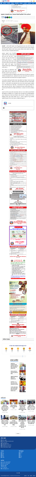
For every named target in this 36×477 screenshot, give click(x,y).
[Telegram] (11, 17)
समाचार (3, 452)
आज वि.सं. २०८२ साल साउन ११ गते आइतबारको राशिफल (14, 383)
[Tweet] (7, 17)
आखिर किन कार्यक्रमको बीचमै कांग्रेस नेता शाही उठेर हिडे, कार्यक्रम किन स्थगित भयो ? (14, 366)
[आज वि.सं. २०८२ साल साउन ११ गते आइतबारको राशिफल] (22, 383)
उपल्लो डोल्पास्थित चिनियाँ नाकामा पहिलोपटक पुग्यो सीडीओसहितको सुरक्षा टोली (22, 408)
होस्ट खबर (3, 20)
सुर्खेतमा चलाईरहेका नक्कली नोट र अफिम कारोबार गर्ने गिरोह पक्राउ (4, 423)
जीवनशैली (21, 452)
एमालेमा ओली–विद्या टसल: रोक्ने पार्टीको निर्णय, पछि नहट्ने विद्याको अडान (14, 388)
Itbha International (17, 475)
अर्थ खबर (3, 456)
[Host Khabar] (6, 1)
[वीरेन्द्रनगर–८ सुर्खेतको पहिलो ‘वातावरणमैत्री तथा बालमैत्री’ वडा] (31, 417)
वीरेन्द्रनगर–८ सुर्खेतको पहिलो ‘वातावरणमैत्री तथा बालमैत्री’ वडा (31, 422)
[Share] (5, 17)
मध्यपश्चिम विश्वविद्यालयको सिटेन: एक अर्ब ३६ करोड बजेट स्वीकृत (14, 423)
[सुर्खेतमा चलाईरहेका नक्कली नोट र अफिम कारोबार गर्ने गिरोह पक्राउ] (5, 417)
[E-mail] (3, 108)
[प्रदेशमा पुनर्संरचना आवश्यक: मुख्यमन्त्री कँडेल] (22, 372)
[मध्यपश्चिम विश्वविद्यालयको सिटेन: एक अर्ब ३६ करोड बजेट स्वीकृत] (14, 417)
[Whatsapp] (9, 17)
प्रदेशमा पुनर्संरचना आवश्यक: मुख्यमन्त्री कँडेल (14, 372)
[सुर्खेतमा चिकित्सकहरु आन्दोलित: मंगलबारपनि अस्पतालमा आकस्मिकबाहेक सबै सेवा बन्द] (22, 417)
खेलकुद (3, 455)
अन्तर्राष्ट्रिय (3, 457)
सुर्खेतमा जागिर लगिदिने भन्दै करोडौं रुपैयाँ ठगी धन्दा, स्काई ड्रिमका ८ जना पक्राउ (31, 407)
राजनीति (3, 454)
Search (24, 356)
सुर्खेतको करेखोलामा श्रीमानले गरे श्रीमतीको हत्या (14, 378)
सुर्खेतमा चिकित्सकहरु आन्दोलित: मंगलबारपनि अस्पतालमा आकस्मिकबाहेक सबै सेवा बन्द (22, 424)
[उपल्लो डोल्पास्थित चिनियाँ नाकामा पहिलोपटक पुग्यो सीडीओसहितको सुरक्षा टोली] (22, 402)
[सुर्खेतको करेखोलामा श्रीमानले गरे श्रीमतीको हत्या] (22, 378)
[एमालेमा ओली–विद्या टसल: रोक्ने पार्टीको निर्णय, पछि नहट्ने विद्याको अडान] (22, 389)
